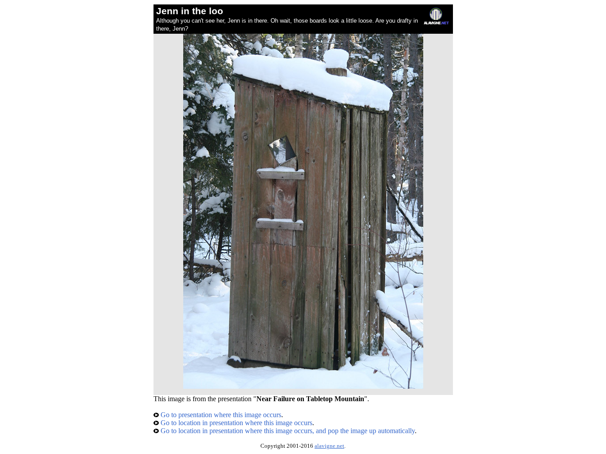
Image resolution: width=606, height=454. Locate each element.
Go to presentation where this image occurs (220, 414)
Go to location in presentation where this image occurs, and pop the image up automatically (287, 430)
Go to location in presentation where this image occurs (235, 422)
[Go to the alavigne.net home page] (436, 22)
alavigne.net (329, 446)
